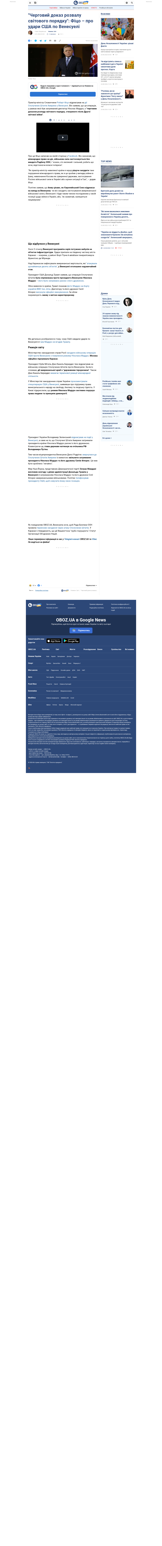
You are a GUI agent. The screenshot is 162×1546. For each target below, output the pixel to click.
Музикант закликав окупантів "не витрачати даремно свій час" (112, 104)
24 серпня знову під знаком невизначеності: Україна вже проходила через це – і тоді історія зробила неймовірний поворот (112, 316)
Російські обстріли (106, 8)
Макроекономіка (66, 691)
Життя (72, 649)
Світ (57, 649)
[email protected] (54, 757)
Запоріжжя (61, 656)
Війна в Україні (65, 8)
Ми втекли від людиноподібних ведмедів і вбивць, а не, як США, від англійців (112, 398)
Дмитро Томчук (107, 417)
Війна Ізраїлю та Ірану (81, 8)
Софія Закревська (40, 31)
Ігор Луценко (106, 307)
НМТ (83, 670)
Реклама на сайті (52, 608)
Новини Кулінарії (65, 684)
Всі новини (129, 649)
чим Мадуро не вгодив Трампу (55, 342)
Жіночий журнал (76, 705)
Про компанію (51, 604)
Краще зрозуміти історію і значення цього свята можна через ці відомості (116, 51)
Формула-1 (77, 663)
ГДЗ (47, 670)
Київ (47, 656)
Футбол (48, 663)
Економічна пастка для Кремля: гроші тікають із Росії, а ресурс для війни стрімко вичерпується (112, 330)
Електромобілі (60, 677)
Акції (69, 677)
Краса (61, 705)
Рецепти (49, 684)
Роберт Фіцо (63, 102)
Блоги (99, 649)
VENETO (94, 8)
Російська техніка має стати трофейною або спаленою (111, 383)
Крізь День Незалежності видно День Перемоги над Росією (111, 301)
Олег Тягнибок (106, 431)
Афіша (48, 705)
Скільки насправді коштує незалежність (113, 412)
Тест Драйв (50, 677)
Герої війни (53, 8)
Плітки (54, 705)
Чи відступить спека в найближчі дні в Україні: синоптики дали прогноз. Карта (112, 65)
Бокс (69, 663)
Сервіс (75, 677)
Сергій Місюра (107, 389)
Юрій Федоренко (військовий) (111, 336)
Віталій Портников (108, 322)
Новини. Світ (52, 31)
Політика (45, 649)
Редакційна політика (41, 590)
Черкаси (76, 656)
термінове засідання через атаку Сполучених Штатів (63, 528)
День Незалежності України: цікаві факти (117, 44)
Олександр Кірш (107, 404)
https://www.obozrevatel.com (100, 714)
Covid (72, 698)
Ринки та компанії (52, 691)
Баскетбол (56, 663)
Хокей (64, 663)
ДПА (73, 670)
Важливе (105, 14)
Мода (67, 705)
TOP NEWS (106, 161)
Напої (56, 684)
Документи (71, 608)
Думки (104, 293)
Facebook (72, 156)
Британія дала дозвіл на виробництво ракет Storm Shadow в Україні (117, 193)
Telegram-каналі (72, 539)
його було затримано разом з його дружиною (61, 281)
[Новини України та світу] (65, 591)
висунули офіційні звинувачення (52, 292)
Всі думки (106, 438)
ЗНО (78, 670)
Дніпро (69, 656)
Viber (94, 539)
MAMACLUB (65, 698)
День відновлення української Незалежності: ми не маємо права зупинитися (112, 425)
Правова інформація (96, 604)
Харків (53, 656)
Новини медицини (52, 698)
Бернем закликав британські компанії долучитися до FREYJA (114, 201)
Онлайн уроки (65, 670)
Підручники (55, 670)
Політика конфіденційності (120, 604)
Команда (71, 604)
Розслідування (90, 649)
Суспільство (116, 649)
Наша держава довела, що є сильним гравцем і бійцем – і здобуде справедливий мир (116, 243)
